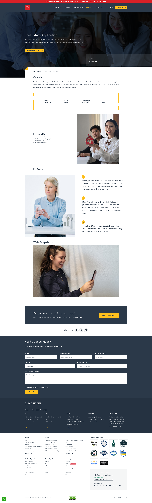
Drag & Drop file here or (37, 387)
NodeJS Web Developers (31, 463)
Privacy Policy (117, 497)
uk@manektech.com (51, 422)
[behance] (113, 486)
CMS (66, 442)
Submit (31, 392)
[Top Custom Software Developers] (104, 443)
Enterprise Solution (50, 444)
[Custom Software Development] (123, 453)
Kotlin (46, 472)
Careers (70, 463)
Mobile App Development (51, 453)
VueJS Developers (29, 465)
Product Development (50, 442)
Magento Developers (30, 472)
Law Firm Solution (29, 442)
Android (47, 461)
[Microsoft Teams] (106, 486)
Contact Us (99, 7)
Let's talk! (120, 7)
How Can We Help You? (33, 371)
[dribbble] (116, 486)
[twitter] (103, 486)
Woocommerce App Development (33, 446)
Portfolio (88, 7)
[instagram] (100, 486)
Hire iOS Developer (109, 315)
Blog (111, 7)
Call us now (28, 428)
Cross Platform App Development (74, 440)
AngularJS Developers (30, 468)
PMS (26, 440)
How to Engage (69, 468)
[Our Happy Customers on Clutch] (123, 443)
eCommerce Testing (70, 448)
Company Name (65, 353)
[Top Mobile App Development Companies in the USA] (104, 462)
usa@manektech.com (31, 422)
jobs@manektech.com (103, 479)
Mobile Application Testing (72, 451)
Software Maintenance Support (53, 451)
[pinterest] (120, 486)
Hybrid (47, 465)
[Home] (34, 72)
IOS (46, 463)
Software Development (51, 448)
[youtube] (110, 486)
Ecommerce (68, 444)
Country (27, 362)
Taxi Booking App (29, 444)
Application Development (51, 440)
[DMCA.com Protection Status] (72, 498)
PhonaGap (48, 470)
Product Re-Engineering (51, 446)
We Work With (69, 470)
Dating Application (29, 448)
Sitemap (125, 497)
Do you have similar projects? (34, 50)
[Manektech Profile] (94, 462)
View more (27, 453)
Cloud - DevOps (69, 446)
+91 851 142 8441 (76, 317)
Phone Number (82, 362)
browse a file (44, 387)
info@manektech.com (58, 317)
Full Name (28, 353)
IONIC (46, 468)
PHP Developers (29, 461)
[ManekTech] (27, 7)
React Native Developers (31, 470)
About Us (67, 461)
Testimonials (68, 472)
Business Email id (101, 353)
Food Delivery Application (31, 451)
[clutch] (94, 453)
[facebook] (97, 486)
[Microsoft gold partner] (94, 443)
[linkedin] (94, 486)
